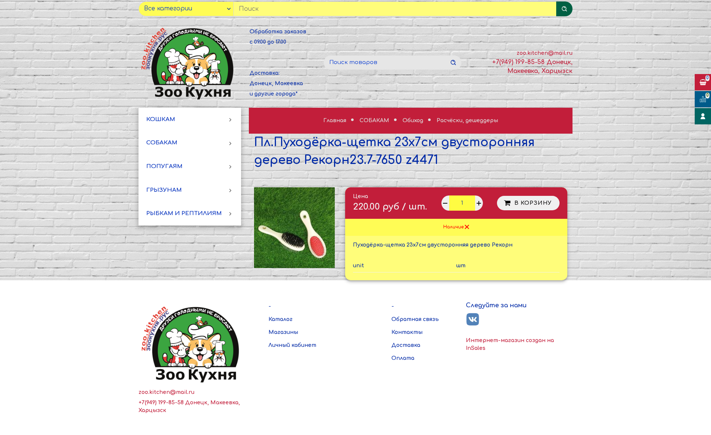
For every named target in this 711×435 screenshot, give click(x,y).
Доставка (405, 345)
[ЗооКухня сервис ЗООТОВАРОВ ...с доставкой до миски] (188, 63)
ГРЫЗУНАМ (164, 190)
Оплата (402, 358)
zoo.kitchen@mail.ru (545, 53)
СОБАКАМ (161, 143)
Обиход (414, 120)
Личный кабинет (292, 345)
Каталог (280, 319)
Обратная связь (415, 319)
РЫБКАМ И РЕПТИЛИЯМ (184, 213)
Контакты (407, 332)
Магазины (283, 332)
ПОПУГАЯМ (164, 166)
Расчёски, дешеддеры (467, 120)
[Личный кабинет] (703, 116)
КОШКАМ (160, 119)
